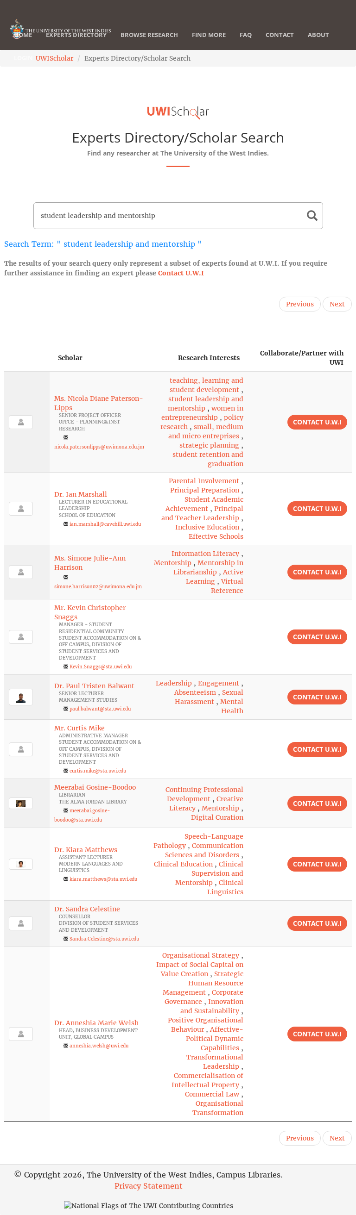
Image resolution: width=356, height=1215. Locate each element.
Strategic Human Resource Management (203, 983)
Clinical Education (183, 864)
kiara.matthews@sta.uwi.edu (103, 879)
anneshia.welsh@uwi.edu (99, 1046)
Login (23, 58)
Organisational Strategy (200, 955)
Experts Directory (76, 35)
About (318, 35)
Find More (209, 35)
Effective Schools (216, 536)
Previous (300, 304)
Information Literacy (205, 553)
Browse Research (149, 35)
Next (337, 304)
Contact (280, 35)
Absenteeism (195, 692)
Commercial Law (212, 1094)
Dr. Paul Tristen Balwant (94, 686)
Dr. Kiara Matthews (85, 850)
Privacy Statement (148, 1185)
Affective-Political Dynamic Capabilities (214, 1038)
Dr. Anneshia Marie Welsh (96, 1023)
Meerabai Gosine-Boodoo (95, 787)
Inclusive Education (207, 527)
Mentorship (172, 563)
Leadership (174, 683)
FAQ (246, 35)
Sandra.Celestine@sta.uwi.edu (104, 939)
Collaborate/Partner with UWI (301, 358)
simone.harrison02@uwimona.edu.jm (98, 587)
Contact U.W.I (181, 273)
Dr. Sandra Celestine (87, 909)
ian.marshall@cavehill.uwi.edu (105, 524)
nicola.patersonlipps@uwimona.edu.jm (99, 447)
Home (23, 35)
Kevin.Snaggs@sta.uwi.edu (101, 667)
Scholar (70, 358)
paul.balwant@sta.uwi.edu (100, 709)
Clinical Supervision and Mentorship (209, 873)
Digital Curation (217, 817)
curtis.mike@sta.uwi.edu (98, 771)
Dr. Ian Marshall (80, 494)
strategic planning (209, 445)
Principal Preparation (204, 490)
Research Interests (209, 358)
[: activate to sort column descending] (27, 358)
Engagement (218, 683)
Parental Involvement (204, 481)
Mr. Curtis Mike (79, 728)
